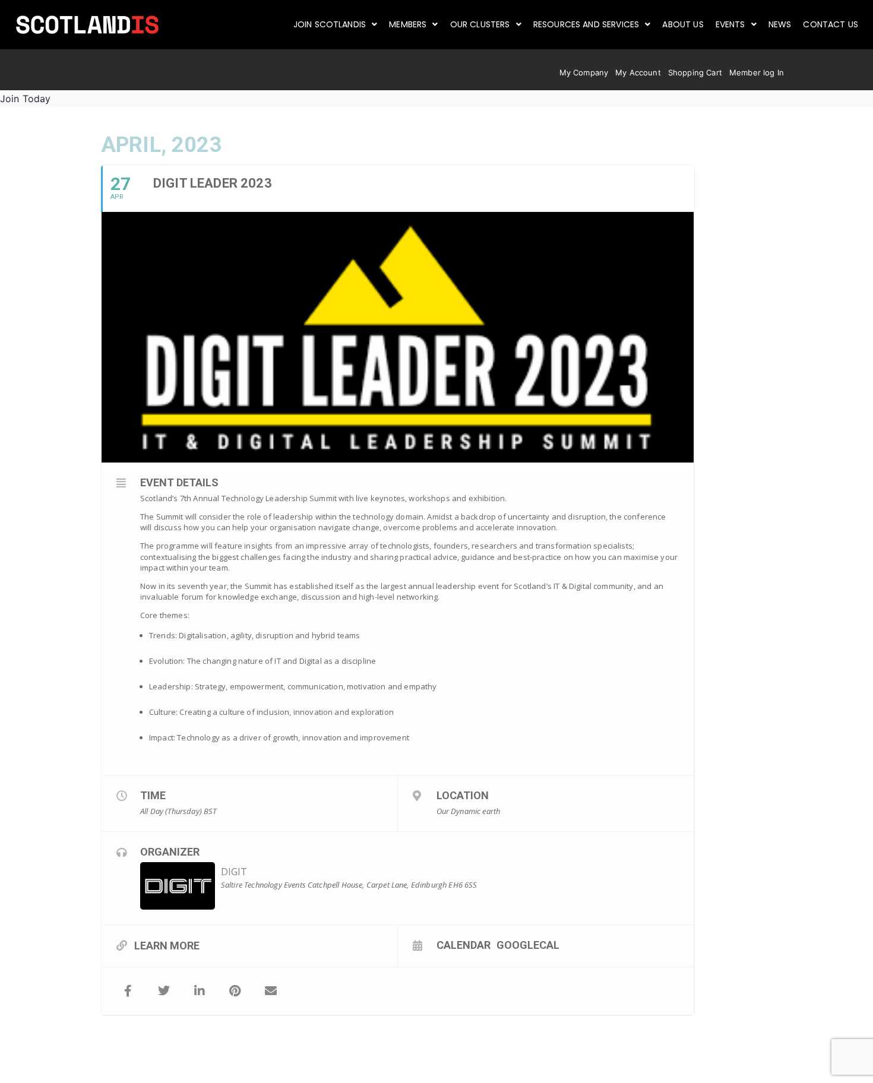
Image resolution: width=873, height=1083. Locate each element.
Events (730, 24)
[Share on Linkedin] (199, 991)
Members (407, 24)
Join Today (25, 98)
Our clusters (480, 24)
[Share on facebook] (128, 991)
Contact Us (830, 24)
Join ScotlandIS (329, 24)
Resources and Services (586, 24)
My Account (638, 72)
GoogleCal (527, 945)
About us (682, 24)
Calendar (463, 945)
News (780, 24)
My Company (584, 72)
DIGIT (234, 871)
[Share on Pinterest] (235, 991)
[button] (335, 24)
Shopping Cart (695, 72)
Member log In (756, 72)
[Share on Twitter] (164, 991)
